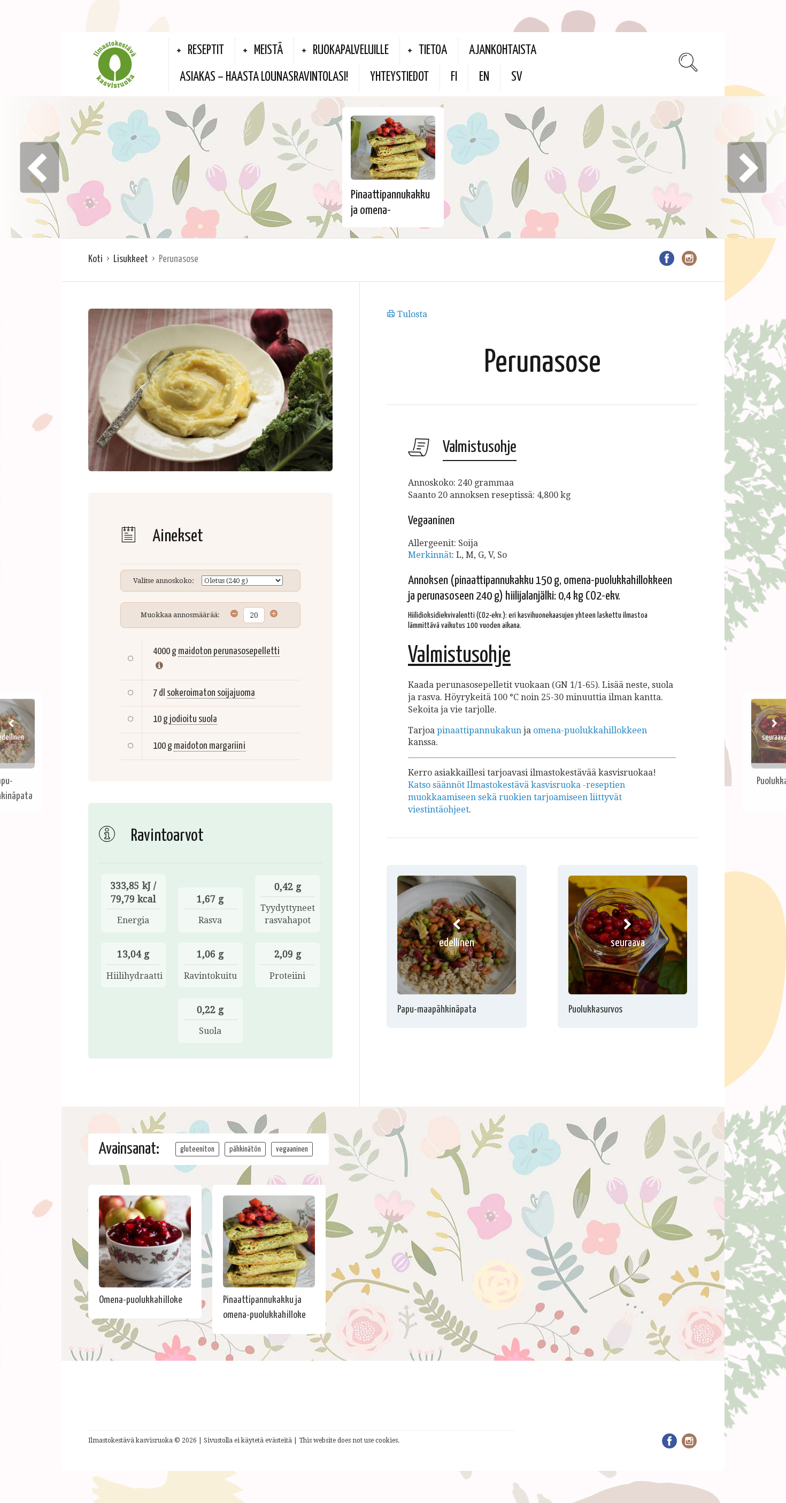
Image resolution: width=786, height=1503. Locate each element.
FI (454, 77)
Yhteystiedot (399, 77)
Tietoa (433, 50)
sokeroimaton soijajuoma (211, 693)
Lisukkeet (130, 259)
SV (516, 77)
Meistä (268, 50)
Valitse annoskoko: (163, 581)
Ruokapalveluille (351, 50)
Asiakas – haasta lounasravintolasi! (264, 77)
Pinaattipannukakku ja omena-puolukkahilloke (390, 210)
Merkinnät (430, 555)
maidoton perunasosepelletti (229, 651)
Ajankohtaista (502, 50)
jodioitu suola (193, 719)
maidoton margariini (209, 746)
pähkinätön (245, 1149)
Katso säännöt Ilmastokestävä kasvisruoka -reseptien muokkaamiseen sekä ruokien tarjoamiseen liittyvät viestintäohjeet (516, 797)
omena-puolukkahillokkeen (590, 730)
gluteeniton (197, 1149)
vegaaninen (292, 1149)
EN (484, 77)
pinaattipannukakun (479, 730)
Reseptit (206, 50)
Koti (95, 259)
